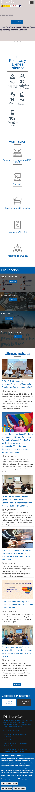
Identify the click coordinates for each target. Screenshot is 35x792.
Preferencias (23, 779)
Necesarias (6, 779)
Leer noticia (17, 22)
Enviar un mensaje (9, 702)
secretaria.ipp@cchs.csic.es (11, 1)
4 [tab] (17, 42)
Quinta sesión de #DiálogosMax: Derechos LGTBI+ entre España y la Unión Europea (17, 604)
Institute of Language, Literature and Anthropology (15, 744)
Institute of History (9, 740)
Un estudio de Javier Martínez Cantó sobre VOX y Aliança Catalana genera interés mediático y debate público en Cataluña (17, 501)
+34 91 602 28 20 (8, 3)
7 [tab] (26, 42)
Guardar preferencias (9, 783)
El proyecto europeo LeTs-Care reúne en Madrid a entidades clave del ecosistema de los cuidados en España (17, 651)
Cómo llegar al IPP (24, 702)
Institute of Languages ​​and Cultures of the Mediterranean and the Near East (17, 750)
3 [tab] (15, 42)
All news (17, 684)
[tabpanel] (17, 20)
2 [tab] (12, 42)
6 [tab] (23, 42)
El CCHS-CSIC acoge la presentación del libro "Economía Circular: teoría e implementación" (17, 384)
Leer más (13, 281)
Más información (27, 775)
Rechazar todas (19, 788)
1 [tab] (9, 42)
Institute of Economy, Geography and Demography (15, 735)
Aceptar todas (7, 788)
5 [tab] (20, 42)
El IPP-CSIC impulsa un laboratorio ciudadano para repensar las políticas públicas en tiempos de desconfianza (17, 555)
